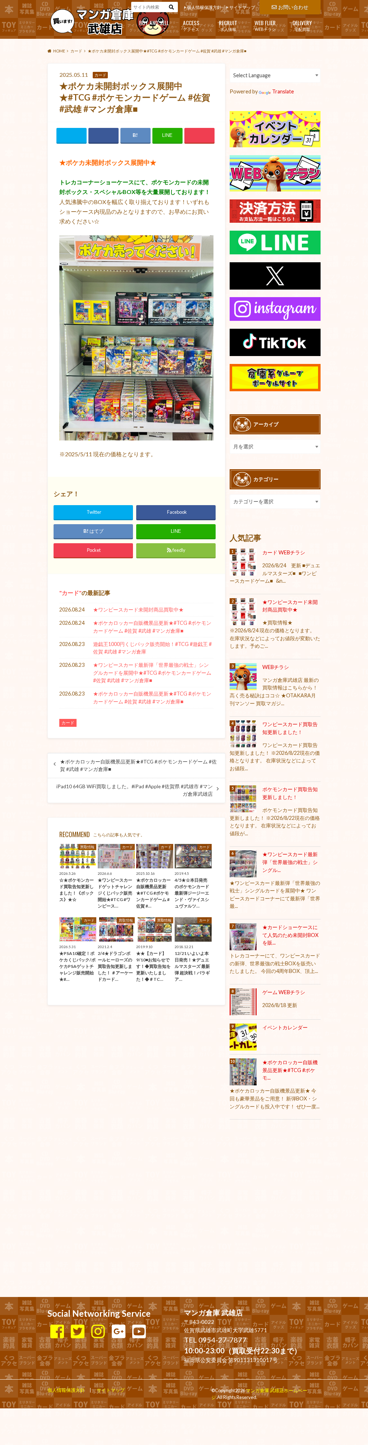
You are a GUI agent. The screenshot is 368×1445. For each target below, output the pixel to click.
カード (70, 592)
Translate (283, 91)
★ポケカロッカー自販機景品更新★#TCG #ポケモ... (290, 1070)
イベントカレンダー (285, 1027)
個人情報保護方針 (204, 7)
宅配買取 (302, 25)
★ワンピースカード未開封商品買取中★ (138, 609)
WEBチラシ (265, 25)
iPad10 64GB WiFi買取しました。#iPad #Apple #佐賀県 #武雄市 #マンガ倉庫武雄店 (134, 790)
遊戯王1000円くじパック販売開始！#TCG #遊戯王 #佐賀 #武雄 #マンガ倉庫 (152, 648)
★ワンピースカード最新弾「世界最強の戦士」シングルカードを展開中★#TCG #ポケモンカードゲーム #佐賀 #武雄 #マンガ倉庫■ (152, 672)
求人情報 (228, 25)
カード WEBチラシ (283, 552)
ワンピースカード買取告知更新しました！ (290, 728)
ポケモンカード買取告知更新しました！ (290, 793)
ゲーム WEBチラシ (283, 992)
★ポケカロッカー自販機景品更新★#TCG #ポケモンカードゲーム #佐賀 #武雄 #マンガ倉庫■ (152, 627)
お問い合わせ (293, 7)
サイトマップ (242, 7)
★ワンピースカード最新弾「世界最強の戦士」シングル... (290, 862)
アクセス (191, 25)
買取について (154, 25)
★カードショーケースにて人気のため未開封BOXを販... (290, 935)
